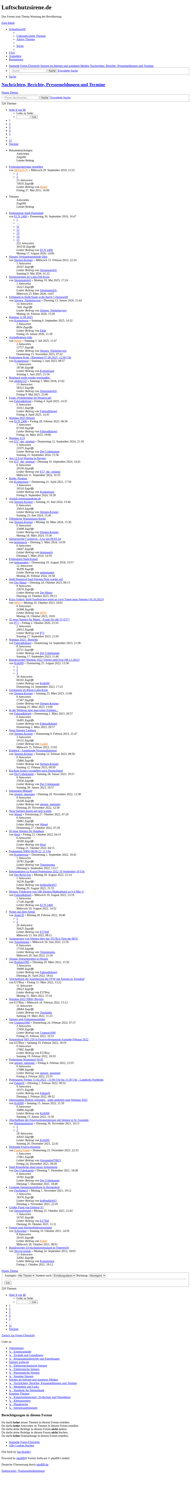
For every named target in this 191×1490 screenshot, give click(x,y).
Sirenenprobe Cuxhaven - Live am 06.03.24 (35, 538)
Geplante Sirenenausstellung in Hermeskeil (34, 1187)
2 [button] (9, 123)
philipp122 (20, 381)
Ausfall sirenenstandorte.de (25, 498)
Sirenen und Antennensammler (27, 1019)
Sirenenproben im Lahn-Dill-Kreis (29, 276)
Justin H (19, 915)
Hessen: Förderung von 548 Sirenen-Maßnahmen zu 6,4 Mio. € (46, 891)
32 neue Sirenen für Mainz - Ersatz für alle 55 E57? (39, 619)
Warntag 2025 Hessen (22, 418)
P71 (16, 622)
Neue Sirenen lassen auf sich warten (30, 811)
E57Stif (44, 931)
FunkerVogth (22, 1150)
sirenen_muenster (24, 794)
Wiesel (18, 814)
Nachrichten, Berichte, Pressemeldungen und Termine (53, 84)
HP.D (17, 602)
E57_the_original (24, 441)
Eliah (43, 330)
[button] (17, 109)
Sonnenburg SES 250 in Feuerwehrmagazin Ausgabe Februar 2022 (48, 1039)
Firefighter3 (21, 1190)
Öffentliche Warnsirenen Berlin (27, 518)
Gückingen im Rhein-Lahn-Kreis (28, 690)
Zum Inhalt (8, 22)
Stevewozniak (22, 1251)
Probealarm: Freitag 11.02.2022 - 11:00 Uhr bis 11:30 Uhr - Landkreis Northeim (56, 1079)
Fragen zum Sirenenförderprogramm (30, 1227)
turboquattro (21, 562)
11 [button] (10, 140)
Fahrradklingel (22, 401)
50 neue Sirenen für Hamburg (26, 831)
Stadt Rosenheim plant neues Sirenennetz (33, 1167)
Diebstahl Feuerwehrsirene (24, 1146)
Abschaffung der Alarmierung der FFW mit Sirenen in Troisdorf (46, 979)
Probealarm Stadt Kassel (23, 559)
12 (17, 229)
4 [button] (9, 130)
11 (17, 226)
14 (17, 236)
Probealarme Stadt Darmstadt (26, 213)
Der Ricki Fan (22, 874)
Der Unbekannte (50, 451)
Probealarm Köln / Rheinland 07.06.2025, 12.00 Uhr (40, 357)
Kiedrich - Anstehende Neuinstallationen (33, 750)
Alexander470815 (50, 1160)
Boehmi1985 (21, 962)
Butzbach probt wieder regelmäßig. (29, 377)
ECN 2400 (20, 216)
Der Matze (20, 582)
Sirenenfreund (22, 1210)
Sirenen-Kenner (23, 260)
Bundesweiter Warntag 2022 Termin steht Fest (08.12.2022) (44, 659)
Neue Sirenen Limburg (22, 730)
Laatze (44, 743)
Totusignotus (47, 864)
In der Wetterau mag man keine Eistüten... (33, 710)
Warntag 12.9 (17, 438)
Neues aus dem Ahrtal (22, 911)
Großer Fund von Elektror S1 (26, 1207)
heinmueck (20, 542)
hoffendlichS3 (48, 884)
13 (17, 233)
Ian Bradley (24, 1451)
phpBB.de (42, 1464)
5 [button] (9, 133)
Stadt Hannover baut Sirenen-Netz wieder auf (36, 579)
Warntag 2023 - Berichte (23, 639)
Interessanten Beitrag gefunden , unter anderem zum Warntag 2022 (48, 1099)
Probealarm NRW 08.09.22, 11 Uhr (30, 851)
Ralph (43, 1241)
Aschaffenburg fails (20, 337)
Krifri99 (19, 663)
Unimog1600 (22, 1022)
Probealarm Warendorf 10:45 (26, 1059)
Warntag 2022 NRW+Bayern (26, 999)
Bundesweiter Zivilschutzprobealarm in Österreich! (39, 1247)
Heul (17, 834)
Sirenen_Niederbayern (27, 300)
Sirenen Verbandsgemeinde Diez (28, 256)
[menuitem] (31, 36)
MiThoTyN (21, 170)
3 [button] (9, 127)
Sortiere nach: (44, 1275)
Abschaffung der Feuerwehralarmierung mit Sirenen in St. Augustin (49, 1120)
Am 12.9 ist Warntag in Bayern (27, 458)
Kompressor (21, 320)
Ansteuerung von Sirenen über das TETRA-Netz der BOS (43, 938)
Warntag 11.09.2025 (21, 317)
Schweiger (20, 1230)
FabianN (19, 1083)
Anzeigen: (10, 1275)
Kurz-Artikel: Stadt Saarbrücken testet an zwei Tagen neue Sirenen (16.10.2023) (56, 599)
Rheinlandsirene (23, 1123)
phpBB (20, 1458)
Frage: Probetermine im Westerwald (30, 397)
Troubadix (46, 1012)
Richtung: (82, 1275)
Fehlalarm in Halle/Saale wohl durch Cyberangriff (38, 297)
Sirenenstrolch (48, 270)
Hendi (43, 186)
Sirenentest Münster (20, 790)
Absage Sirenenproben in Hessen (28, 958)
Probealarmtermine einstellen (26, 166)
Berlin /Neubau (18, 478)
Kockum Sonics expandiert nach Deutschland (36, 770)
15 (17, 239)
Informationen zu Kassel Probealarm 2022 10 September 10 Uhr (47, 871)
